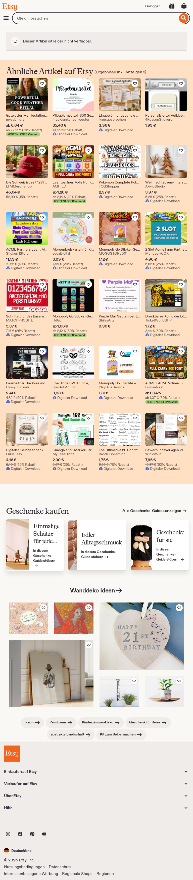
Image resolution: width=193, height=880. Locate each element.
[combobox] (95, 18)
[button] (17, 850)
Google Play (59, 823)
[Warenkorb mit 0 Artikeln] (184, 6)
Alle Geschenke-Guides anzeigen (152, 510)
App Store (21, 823)
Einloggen (153, 6)
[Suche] (184, 18)
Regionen (105, 873)
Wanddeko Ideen (92, 590)
